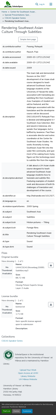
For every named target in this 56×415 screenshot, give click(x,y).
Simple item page (28, 39)
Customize (27, 411)
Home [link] (4, 11)
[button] (13, 4)
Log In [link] (42, 4)
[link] (51, 265)
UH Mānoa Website (28, 379)
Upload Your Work (28, 370)
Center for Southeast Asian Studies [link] (23, 11)
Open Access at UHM (28, 373)
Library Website (28, 376)
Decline (16, 411)
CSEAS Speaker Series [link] (15, 18)
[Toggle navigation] (50, 4)
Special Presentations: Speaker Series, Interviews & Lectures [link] (18, 14)
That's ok (6, 411)
